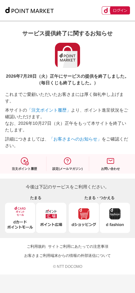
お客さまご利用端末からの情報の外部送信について (67, 255)
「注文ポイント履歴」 (49, 110)
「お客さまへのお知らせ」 (75, 138)
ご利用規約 (36, 246)
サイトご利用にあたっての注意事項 (78, 246)
